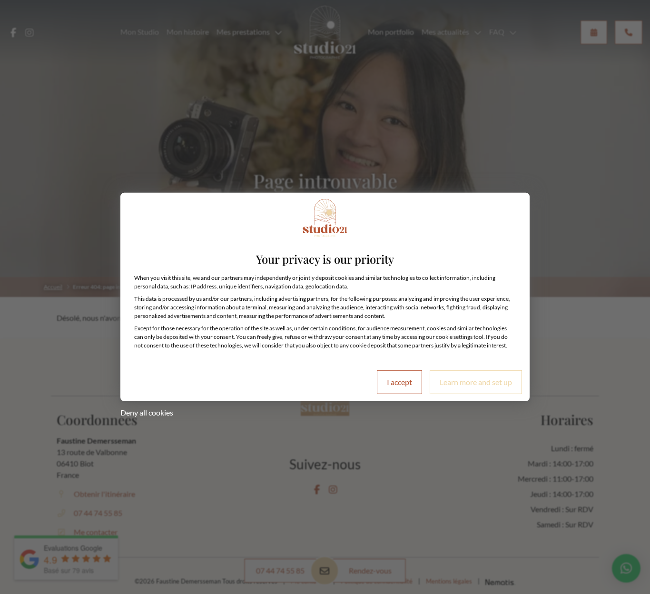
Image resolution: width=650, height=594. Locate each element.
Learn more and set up (476, 381)
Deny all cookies (146, 412)
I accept (399, 381)
